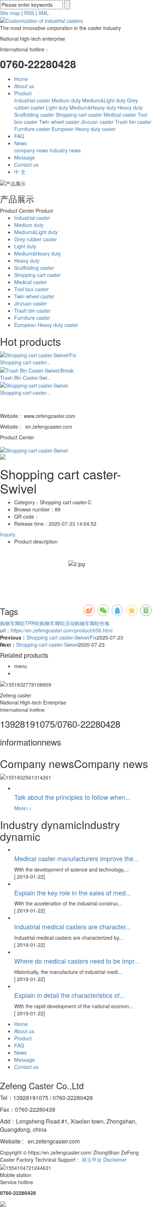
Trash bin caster (133, 121)
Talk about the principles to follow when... (72, 797)
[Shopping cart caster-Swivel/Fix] (38, 354)
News (20, 143)
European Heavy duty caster (84, 128)
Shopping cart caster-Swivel (47, 644)
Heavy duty (130, 107)
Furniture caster (32, 128)
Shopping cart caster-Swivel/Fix (61, 637)
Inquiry (7, 534)
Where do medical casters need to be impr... (76, 960)
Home (21, 78)
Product (23, 93)
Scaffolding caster (34, 114)
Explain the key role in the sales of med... (72, 892)
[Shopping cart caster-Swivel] (34, 384)
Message (24, 157)
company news (31, 150)
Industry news (65, 150)
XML (43, 12)
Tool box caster (31, 289)
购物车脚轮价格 (92, 623)
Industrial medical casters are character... (72, 926)
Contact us (26, 164)
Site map (10, 12)
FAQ (19, 136)
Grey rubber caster (35, 239)
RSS (29, 12)
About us (24, 86)
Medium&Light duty (104, 100)
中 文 (20, 171)
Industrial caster (32, 100)
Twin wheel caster (59, 121)
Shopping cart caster (79, 114)
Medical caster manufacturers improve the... (76, 858)
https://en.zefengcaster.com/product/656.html (61, 630)
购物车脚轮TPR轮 (20, 623)
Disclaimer (115, 1159)
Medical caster (120, 114)
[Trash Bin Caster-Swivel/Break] (37, 369)
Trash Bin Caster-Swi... (25, 377)
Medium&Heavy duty (92, 107)
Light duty (57, 107)
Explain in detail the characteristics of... (69, 995)
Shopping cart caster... (25, 362)
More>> (23, 808)
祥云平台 (92, 1159)
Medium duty (66, 100)
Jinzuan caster (97, 121)
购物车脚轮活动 (57, 623)
